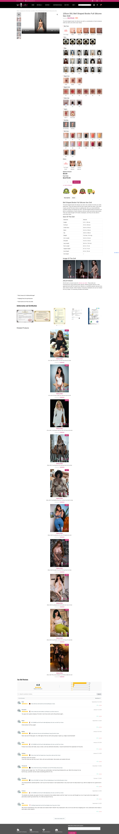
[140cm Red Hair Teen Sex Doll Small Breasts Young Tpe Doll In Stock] (30, 733)
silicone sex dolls (83, 283)
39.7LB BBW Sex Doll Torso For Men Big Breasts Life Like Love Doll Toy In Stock (47, 722)
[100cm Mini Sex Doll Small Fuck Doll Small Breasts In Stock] (30, 703)
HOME (33, 4)
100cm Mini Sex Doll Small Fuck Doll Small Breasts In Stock (43, 703)
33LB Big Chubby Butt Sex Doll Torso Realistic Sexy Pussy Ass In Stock (45, 805)
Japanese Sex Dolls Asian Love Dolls (27, 10)
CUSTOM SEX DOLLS (57, 4)
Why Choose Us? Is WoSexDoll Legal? (26, 295)
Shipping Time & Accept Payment (25, 298)
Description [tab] (67, 197)
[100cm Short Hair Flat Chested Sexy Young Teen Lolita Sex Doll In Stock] (30, 755)
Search (99, 694)
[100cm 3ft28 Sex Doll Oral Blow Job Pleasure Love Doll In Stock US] (30, 711)
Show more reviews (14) (59, 818)
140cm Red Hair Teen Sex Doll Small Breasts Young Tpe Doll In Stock (45, 733)
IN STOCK (47, 4)
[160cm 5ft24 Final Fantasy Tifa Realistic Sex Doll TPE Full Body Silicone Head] (30, 767)
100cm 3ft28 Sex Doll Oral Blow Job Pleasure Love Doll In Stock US (45, 711)
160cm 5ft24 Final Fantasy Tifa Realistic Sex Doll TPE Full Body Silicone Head (46, 767)
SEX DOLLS (39, 4)
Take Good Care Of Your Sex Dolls (25, 301)
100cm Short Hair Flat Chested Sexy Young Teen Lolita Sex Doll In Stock (45, 755)
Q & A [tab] (73, 197)
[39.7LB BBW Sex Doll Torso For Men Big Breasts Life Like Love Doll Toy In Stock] (30, 722)
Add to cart (76, 182)
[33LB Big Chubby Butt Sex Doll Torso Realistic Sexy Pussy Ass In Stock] (30, 805)
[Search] (90, 5)
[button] (57, 14)
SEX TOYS (66, 4)
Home (18, 10)
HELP (73, 4)
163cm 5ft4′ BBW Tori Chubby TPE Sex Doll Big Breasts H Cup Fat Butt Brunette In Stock (49, 780)
